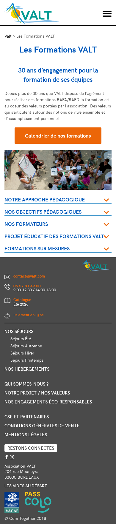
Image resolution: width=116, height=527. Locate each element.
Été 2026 (20, 304)
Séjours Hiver (22, 353)
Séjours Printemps (26, 360)
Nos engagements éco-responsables (48, 402)
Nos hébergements (26, 369)
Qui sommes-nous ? (26, 384)
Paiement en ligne (28, 315)
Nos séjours (18, 331)
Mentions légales (25, 434)
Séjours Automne (26, 346)
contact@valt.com (29, 276)
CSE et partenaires (26, 417)
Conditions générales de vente (41, 426)
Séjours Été (20, 338)
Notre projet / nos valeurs (37, 393)
